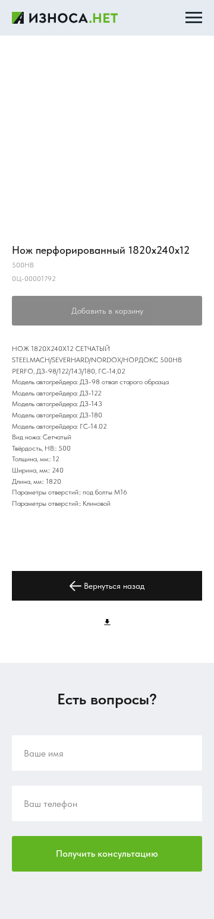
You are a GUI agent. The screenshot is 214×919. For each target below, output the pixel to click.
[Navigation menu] (193, 18)
